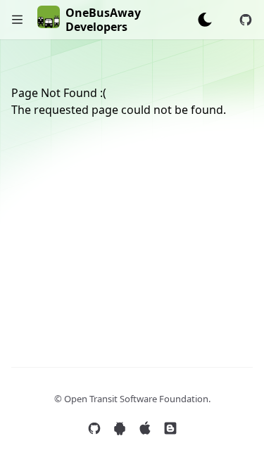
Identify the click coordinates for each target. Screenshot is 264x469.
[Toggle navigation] (17, 19)
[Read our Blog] (170, 428)
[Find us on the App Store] (145, 428)
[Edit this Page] (246, 20)
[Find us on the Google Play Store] (120, 428)
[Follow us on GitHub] (94, 428)
